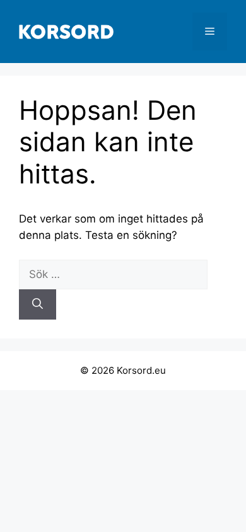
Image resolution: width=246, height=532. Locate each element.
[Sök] (37, 304)
